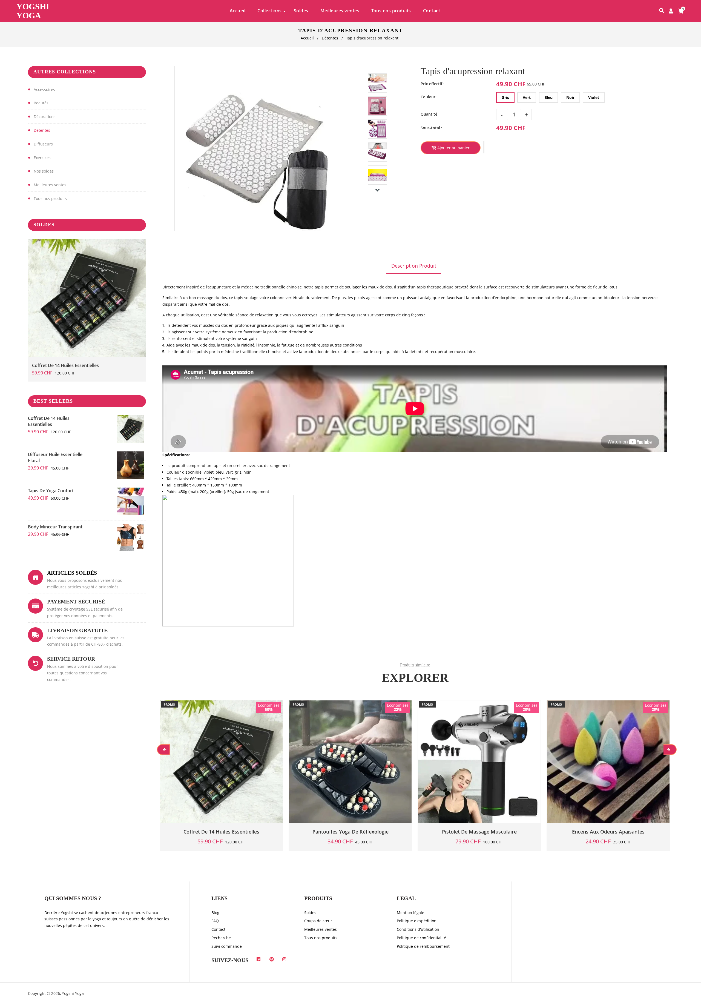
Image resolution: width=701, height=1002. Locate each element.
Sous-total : (431, 127)
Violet (593, 97)
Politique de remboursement (423, 946)
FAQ (215, 920)
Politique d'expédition (416, 920)
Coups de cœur (318, 920)
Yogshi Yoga (32, 11)
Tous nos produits (50, 198)
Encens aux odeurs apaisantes (608, 831)
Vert (527, 97)
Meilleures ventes (50, 184)
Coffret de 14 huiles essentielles (65, 365)
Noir (570, 97)
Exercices (42, 157)
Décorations (45, 116)
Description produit (413, 265)
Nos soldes (44, 171)
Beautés (41, 102)
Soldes (310, 912)
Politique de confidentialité (421, 937)
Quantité (429, 114)
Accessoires (44, 89)
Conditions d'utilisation (418, 929)
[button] (483, 147)
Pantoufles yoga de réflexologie (350, 831)
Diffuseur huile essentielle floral (55, 457)
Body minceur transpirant (55, 527)
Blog (215, 912)
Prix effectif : (432, 83)
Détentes (330, 38)
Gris (505, 97)
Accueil (307, 38)
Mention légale (410, 912)
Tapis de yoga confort (51, 491)
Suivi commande (226, 946)
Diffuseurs (43, 144)
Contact (218, 929)
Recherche (221, 937)
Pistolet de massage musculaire (479, 831)
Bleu (548, 97)
